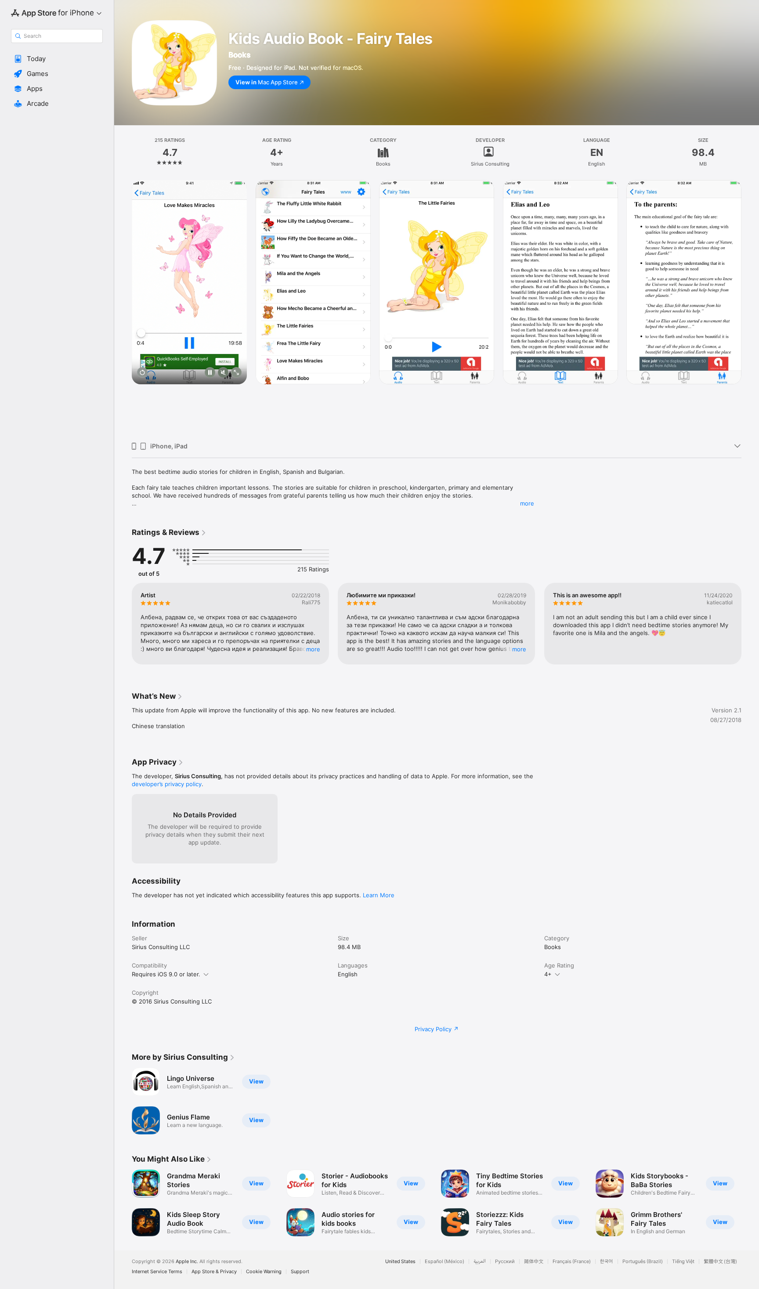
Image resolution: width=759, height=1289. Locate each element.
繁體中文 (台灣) (720, 1261)
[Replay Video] (142, 373)
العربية (479, 1261)
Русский (505, 1261)
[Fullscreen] (236, 373)
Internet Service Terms (157, 1271)
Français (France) (572, 1261)
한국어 (606, 1261)
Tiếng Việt (683, 1261)
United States (400, 1261)
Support (300, 1271)
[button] (56, 58)
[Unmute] (223, 373)
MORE (313, 649)
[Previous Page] (123, 308)
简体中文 (533, 1261)
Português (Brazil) (642, 1261)
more (527, 503)
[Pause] (210, 373)
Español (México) (444, 1261)
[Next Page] (750, 308)
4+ (548, 974)
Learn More (378, 895)
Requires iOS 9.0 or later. (166, 974)
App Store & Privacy (214, 1271)
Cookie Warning (264, 1271)
